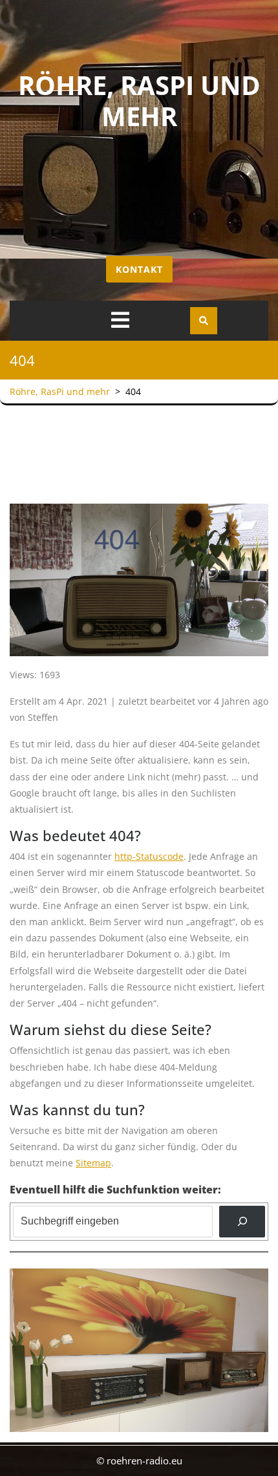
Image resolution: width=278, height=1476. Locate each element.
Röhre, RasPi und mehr (139, 100)
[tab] (120, 320)
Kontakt (139, 269)
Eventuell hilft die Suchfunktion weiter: (115, 1189)
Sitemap (93, 1163)
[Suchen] (242, 1221)
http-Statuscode (149, 856)
